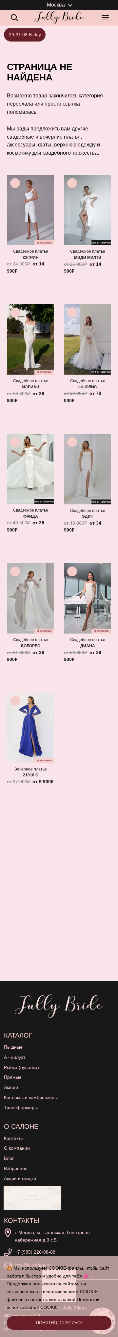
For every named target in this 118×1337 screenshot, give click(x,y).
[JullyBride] (59, 17)
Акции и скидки (20, 1178)
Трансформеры (21, 1107)
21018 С (30, 775)
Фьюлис (87, 387)
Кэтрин (31, 257)
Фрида (30, 516)
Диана (87, 646)
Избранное (16, 1168)
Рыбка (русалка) (21, 1067)
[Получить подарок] (32, 1198)
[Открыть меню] (106, 17)
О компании (17, 1148)
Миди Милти (87, 257)
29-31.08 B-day (25, 34)
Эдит (87, 516)
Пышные (13, 1047)
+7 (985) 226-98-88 (35, 1252)
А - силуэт (14, 1057)
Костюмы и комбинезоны (31, 1097)
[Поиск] (14, 17)
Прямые (13, 1077)
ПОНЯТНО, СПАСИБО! (59, 1322)
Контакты (14, 1138)
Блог (9, 1158)
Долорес (30, 646)
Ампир (11, 1087)
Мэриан (30, 387)
